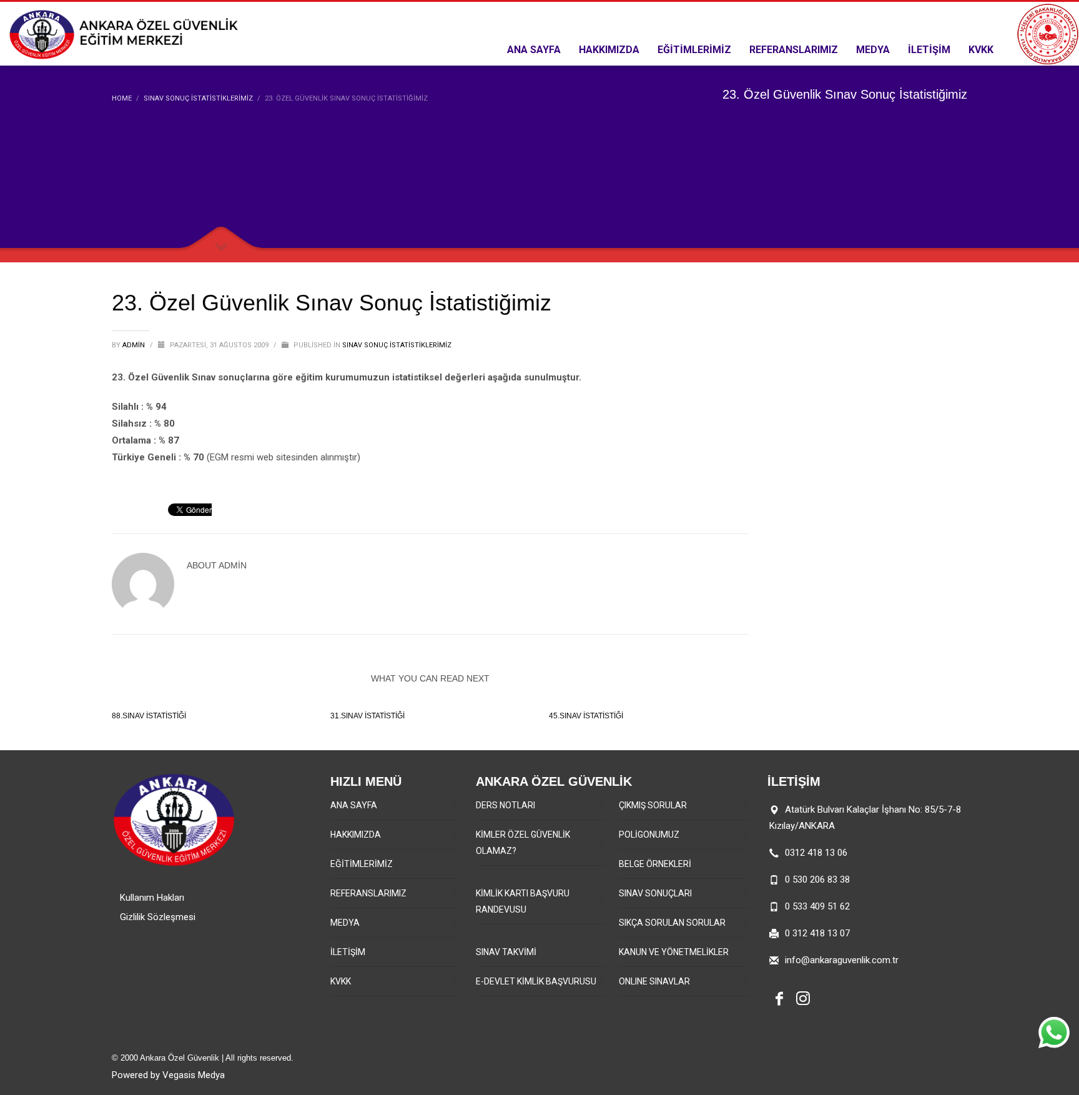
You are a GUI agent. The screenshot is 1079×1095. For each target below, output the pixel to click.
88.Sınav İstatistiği (149, 715)
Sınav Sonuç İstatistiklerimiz (396, 345)
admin (134, 345)
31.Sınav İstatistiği (367, 715)
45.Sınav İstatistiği (586, 715)
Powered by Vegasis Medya (168, 1075)
